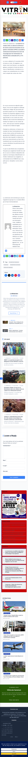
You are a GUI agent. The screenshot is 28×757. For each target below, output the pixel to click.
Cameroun (6, 264)
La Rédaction (14, 293)
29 (4, 735)
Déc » (16, 736)
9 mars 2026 (7, 659)
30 (5, 735)
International (7, 613)
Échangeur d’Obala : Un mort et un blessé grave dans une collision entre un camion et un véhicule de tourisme (14, 389)
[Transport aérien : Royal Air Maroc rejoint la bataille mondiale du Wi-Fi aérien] (14, 606)
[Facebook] (1, 379)
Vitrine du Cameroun (8, 267)
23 (5, 733)
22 (4, 733)
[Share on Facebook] (6, 275)
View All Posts (13, 313)
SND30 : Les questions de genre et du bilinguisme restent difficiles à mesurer (15, 537)
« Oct (11, 736)
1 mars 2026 (7, 678)
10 (7, 729)
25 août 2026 (7, 618)
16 (5, 731)
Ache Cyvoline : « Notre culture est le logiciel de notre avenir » (14, 525)
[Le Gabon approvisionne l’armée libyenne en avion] (14, 647)
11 (8, 729)
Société (21, 358)
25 (8, 733)
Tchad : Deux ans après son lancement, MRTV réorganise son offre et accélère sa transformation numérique (13, 636)
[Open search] (7, 2)
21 (2, 733)
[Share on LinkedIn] (12, 275)
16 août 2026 (7, 639)
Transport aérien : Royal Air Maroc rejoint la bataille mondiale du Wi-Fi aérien (15, 529)
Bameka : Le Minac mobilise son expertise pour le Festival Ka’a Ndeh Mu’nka (14, 541)
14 (2, 731)
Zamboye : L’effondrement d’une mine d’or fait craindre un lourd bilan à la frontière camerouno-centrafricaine (13, 418)
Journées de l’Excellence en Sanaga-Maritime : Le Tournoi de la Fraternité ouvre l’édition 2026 (15, 533)
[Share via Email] (19, 275)
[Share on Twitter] (9, 275)
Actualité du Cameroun (14, 262)
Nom (4, 460)
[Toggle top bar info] (20, 2)
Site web (5, 471)
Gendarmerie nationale (15, 264)
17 (7, 731)
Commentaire (7, 445)
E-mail (5, 465)
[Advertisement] (14, 90)
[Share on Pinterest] (15, 275)
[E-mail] (6, 251)
